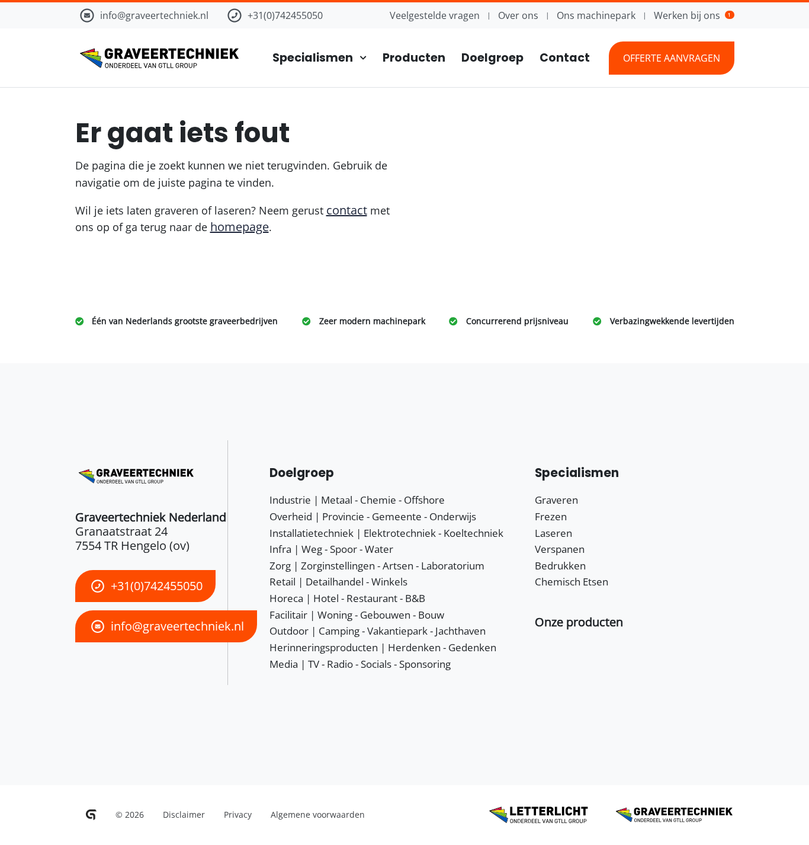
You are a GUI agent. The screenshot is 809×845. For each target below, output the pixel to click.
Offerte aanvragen (671, 58)
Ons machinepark (596, 15)
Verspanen (560, 549)
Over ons (518, 15)
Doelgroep (492, 58)
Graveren (556, 500)
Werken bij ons (692, 15)
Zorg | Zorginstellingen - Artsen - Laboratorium (376, 565)
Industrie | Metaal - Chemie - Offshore (357, 500)
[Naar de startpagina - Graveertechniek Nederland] (157, 58)
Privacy (238, 814)
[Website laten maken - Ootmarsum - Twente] (91, 814)
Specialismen (312, 58)
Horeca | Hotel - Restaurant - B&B (347, 598)
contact (346, 210)
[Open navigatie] (360, 58)
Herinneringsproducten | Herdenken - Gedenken (382, 647)
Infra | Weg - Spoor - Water (331, 549)
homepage (239, 227)
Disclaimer (184, 814)
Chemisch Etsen (571, 581)
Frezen (551, 516)
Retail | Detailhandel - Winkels (338, 581)
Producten (414, 58)
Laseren (553, 533)
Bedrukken (560, 565)
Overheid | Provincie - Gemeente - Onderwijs (372, 516)
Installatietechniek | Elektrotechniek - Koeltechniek (386, 533)
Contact (565, 58)
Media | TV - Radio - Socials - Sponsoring (360, 664)
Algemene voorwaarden (318, 814)
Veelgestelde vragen (435, 15)
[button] (579, 622)
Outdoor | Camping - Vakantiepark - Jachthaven (377, 631)
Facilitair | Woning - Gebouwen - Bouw (356, 615)
